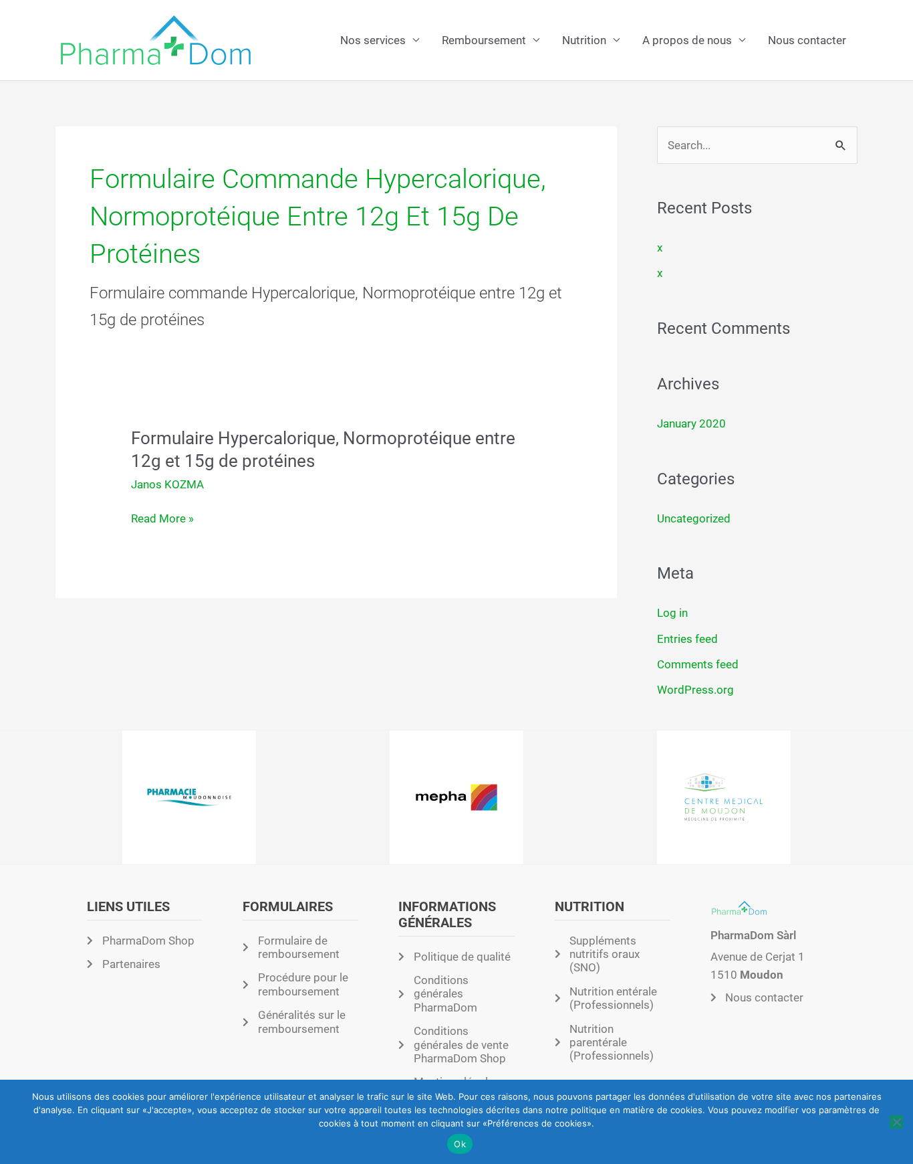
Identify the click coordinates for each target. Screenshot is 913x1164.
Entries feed (687, 639)
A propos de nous (687, 40)
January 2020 (691, 423)
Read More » (162, 519)
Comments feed (698, 664)
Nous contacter (807, 40)
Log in (672, 612)
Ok (460, 1144)
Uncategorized (694, 518)
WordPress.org (695, 689)
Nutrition (584, 40)
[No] (896, 1122)
